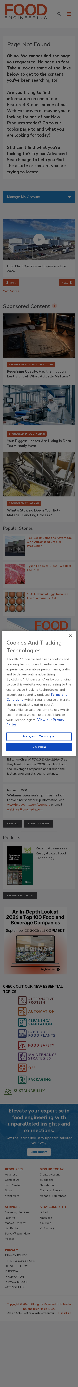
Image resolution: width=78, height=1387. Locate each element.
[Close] (70, 635)
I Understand (39, 746)
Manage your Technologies (39, 736)
